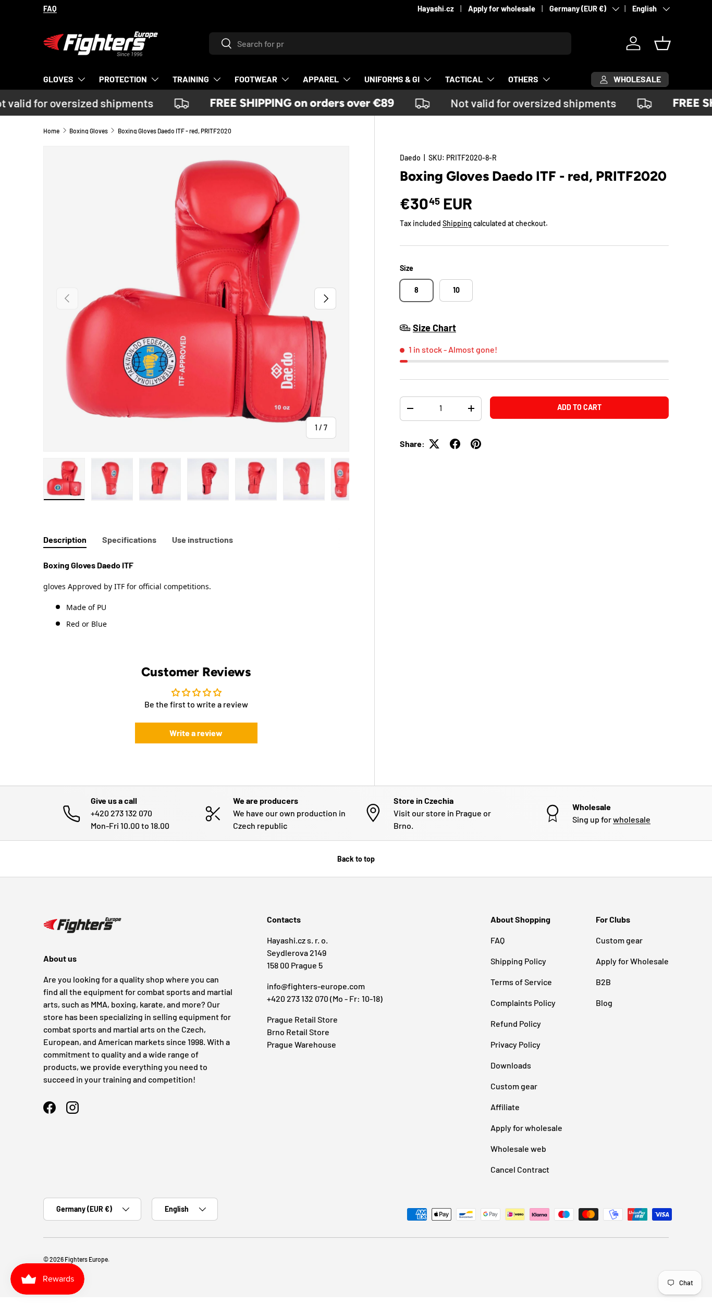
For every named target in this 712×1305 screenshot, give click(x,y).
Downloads (510, 1065)
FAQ (497, 940)
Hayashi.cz (436, 8)
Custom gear (513, 1086)
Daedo (410, 157)
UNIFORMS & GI (392, 79)
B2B (603, 982)
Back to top (356, 858)
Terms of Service (521, 982)
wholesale (631, 819)
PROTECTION (123, 79)
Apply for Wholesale (632, 961)
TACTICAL (464, 79)
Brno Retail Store (298, 1032)
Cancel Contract (519, 1169)
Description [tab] (65, 539)
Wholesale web (518, 1148)
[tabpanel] (196, 594)
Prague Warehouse (301, 1044)
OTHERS (523, 79)
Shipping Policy (518, 961)
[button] (662, 43)
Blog (604, 1003)
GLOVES (58, 79)
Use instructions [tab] (202, 539)
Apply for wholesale (501, 8)
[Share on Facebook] (455, 443)
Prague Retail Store (302, 1019)
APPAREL (321, 79)
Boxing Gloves (88, 131)
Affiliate (505, 1107)
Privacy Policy (515, 1044)
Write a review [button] (196, 733)
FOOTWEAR (256, 79)
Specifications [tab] (129, 539)
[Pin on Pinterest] (475, 443)
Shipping (457, 223)
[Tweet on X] (434, 443)
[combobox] (390, 43)
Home (51, 131)
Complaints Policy (523, 1003)
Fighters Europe (86, 1259)
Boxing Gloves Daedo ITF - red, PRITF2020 (174, 131)
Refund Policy (515, 1023)
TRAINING (191, 79)
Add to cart (579, 407)
